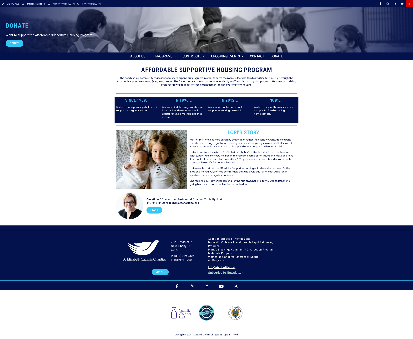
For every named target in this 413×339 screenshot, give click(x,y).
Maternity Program (220, 253)
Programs (163, 56)
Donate (277, 56)
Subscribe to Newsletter (225, 273)
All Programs (216, 260)
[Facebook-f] (380, 3)
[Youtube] (402, 3)
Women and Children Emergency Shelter (233, 256)
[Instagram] (387, 3)
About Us (137, 56)
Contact (257, 56)
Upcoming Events (225, 56)
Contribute (191, 56)
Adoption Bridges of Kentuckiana (229, 238)
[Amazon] (409, 3)
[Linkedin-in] (394, 3)
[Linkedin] (206, 286)
